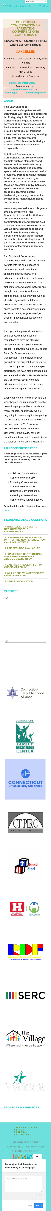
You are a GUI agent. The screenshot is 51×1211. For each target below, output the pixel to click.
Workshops (10, 92)
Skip (30, 1205)
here (6, 510)
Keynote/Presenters (21, 89)
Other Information (20, 581)
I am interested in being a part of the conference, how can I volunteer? (25, 540)
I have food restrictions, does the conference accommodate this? (23, 556)
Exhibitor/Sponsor (36, 92)
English (31, 2)
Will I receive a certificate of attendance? (24, 574)
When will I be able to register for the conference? (21, 529)
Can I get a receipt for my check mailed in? (23, 566)
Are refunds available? (23, 548)
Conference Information (22, 83)
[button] (26, 529)
